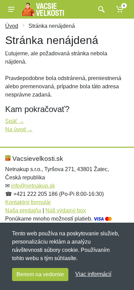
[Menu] (11, 9)
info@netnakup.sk (33, 186)
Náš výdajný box (65, 210)
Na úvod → (19, 129)
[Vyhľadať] (100, 9)
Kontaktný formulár (28, 202)
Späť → (14, 121)
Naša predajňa (23, 210)
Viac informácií (93, 274)
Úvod (11, 26)
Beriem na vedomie (40, 274)
